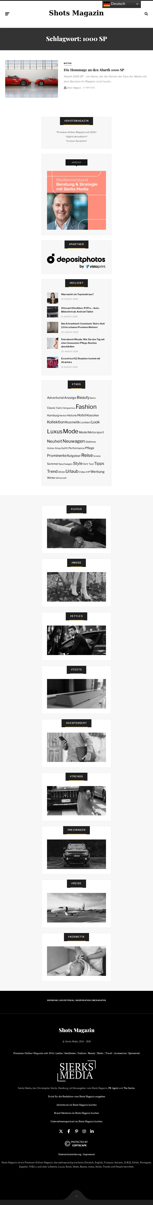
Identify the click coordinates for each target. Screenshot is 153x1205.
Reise (87, 455)
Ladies (59, 1053)
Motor (68, 63)
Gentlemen (70, 1053)
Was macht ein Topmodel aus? (77, 294)
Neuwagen (74, 441)
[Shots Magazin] (76, 13)
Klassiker (92, 415)
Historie (72, 415)
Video (82, 471)
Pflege (89, 448)
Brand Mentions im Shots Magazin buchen (76, 1113)
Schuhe (97, 456)
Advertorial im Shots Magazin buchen (76, 1104)
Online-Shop (54, 448)
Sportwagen (66, 463)
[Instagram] (84, 1131)
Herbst (63, 415)
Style (78, 463)
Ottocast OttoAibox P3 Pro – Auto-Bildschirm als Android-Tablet (80, 310)
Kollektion (56, 422)
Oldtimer (90, 441)
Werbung (97, 472)
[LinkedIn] (92, 1131)
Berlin (93, 398)
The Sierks (129, 1088)
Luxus (55, 431)
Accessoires (120, 1053)
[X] (61, 1131)
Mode (70, 431)
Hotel (81, 415)
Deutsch (117, 4)
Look (95, 422)
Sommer (52, 464)
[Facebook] (69, 1131)
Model (83, 432)
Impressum (89, 1154)
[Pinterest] (76, 1131)
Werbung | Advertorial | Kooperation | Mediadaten (76, 1000)
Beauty (83, 397)
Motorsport (96, 432)
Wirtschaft (61, 478)
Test (91, 463)
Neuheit (54, 441)
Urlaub (72, 471)
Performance (77, 448)
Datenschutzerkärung (69, 1154)
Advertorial (55, 398)
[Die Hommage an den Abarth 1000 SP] (31, 79)
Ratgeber (74, 456)
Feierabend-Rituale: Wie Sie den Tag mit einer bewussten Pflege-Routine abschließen (83, 343)
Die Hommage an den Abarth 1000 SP (94, 69)
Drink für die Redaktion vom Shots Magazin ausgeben (76, 1096)
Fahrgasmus (68, 408)
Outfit (64, 448)
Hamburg (53, 415)
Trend (52, 471)
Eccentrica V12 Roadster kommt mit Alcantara (80, 360)
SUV (85, 463)
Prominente (56, 455)
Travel (108, 1053)
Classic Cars (54, 407)
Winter (51, 477)
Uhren (61, 471)
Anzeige (70, 398)
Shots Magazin (76, 1030)
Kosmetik (72, 422)
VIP (88, 471)
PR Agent (113, 1088)
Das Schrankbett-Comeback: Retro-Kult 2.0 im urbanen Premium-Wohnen (83, 325)
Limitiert (85, 422)
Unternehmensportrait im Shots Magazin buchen (76, 1121)
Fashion (86, 406)
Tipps (99, 463)
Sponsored (134, 1053)
